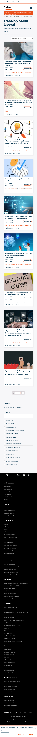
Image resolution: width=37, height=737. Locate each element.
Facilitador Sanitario (9, 617)
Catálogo (6, 16)
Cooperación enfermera (10, 607)
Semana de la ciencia (9, 588)
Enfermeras (13, 111)
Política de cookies (12, 721)
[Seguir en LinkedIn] (29, 475)
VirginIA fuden (7, 649)
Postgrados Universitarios (13, 447)
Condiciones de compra (24, 721)
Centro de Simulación (9, 510)
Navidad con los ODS (9, 636)
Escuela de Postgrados (10, 652)
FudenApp (6, 527)
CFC (6, 111)
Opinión (6, 529)
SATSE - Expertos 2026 (12, 461)
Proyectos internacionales (11, 610)
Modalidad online (11, 437)
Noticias (6, 524)
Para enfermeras (11, 427)
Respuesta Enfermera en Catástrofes (14, 620)
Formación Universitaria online (12, 681)
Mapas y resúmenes (9, 700)
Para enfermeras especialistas (15, 430)
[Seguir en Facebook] (13, 475)
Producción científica (9, 551)
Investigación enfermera (10, 545)
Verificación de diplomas (10, 673)
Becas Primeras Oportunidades (12, 625)
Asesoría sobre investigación (11, 567)
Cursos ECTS (10, 423)
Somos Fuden (7, 492)
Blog (5, 630)
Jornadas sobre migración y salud (13, 641)
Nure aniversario (8, 556)
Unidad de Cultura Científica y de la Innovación (16, 583)
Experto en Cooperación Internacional (14, 615)
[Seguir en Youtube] (24, 475)
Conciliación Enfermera (10, 591)
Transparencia (7, 494)
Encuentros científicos (10, 599)
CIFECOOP (6, 628)
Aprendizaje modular (10, 72)
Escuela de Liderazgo (9, 654)
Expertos (17, 151)
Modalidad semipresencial (13, 443)
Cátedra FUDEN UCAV (9, 564)
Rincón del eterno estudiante (11, 575)
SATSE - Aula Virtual (11, 464)
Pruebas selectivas (9, 692)
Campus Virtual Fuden (9, 513)
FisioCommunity (8, 665)
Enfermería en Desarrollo (10, 537)
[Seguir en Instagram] (18, 475)
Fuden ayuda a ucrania (10, 638)
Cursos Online (7, 684)
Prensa (13, 716)
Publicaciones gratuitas (13, 457)
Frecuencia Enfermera (10, 534)
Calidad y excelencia (9, 497)
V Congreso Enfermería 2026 (11, 586)
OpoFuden (6, 657)
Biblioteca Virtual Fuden (10, 569)
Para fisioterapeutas (12, 433)
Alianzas (6, 499)
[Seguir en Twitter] (7, 475)
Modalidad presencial (12, 440)
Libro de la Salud (8, 633)
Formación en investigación (11, 572)
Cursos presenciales (9, 689)
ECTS (16, 72)
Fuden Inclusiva (8, 660)
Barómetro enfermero (10, 548)
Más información (5, 732)
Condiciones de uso (21, 716)
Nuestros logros (8, 489)
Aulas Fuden (7, 508)
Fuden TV (6, 532)
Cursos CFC (9, 420)
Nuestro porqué (8, 486)
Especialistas (28, 72)
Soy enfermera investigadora (11, 596)
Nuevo (22, 72)
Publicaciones (10, 454)
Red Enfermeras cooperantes (12, 623)
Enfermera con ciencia (10, 593)
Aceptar (31, 734)
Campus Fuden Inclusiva (10, 516)
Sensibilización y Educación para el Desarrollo (16, 612)
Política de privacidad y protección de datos (19, 719)
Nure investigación (9, 553)
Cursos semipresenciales (10, 686)
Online (19, 72)
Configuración (20, 734)
